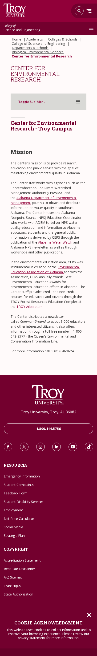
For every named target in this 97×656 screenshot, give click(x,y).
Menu (89, 10)
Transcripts (12, 585)
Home (16, 39)
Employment (13, 510)
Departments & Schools (30, 48)
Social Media (13, 527)
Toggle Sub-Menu (31, 102)
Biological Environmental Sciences (38, 52)
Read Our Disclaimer (19, 568)
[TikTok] (89, 447)
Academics (34, 39)
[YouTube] (73, 447)
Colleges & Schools (62, 39)
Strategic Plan (14, 535)
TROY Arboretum (29, 306)
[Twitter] (24, 447)
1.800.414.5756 (48, 428)
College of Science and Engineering (38, 43)
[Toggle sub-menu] (78, 102)
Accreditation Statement (22, 560)
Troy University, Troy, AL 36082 (48, 412)
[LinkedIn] (56, 447)
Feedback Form (16, 493)
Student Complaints (19, 484)
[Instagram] (40, 447)
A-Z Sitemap (13, 577)
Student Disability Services (24, 501)
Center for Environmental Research (42, 56)
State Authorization (18, 594)
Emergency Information (22, 476)
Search (15, 10)
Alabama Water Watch (55, 242)
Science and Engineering (22, 28)
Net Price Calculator (19, 518)
